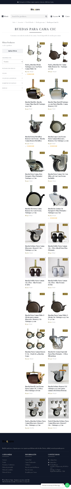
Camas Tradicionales (30, 462)
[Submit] (46, 16)
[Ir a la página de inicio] (35, 9)
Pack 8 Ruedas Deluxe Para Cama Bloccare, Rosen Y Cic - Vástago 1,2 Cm (58, 423)
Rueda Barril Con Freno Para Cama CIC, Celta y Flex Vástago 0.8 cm (34, 388)
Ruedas (4, 88)
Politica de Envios (6, 472)
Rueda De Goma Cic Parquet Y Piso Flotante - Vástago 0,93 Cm (57, 210)
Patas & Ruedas (29, 22)
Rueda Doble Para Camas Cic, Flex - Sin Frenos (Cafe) (34, 282)
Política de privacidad (7, 467)
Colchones (27, 465)
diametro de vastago (9, 83)
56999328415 (53, 462)
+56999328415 (53, 460)
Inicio (14, 22)
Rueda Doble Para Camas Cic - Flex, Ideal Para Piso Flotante (57, 248)
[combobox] (29, 16)
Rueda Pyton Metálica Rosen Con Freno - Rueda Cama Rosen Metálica (35, 138)
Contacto (4, 460)
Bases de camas (29, 470)
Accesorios (20, 22)
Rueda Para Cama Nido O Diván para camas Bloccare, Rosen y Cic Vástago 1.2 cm (34, 318)
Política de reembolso (7, 470)
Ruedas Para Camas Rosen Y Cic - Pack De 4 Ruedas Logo (35, 354)
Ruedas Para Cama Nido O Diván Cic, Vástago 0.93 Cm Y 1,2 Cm (58, 317)
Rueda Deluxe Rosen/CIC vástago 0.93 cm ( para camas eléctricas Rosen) (57, 388)
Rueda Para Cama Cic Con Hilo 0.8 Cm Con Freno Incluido (58, 176)
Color (4, 73)
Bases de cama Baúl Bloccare (32, 467)
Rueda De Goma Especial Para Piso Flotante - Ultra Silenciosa (58, 354)
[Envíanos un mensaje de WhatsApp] (67, 485)
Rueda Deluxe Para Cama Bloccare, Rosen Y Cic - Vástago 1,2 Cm (34, 248)
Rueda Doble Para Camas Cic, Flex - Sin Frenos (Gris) (57, 282)
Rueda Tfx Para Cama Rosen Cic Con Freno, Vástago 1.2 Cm (33, 210)
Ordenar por (6, 58)
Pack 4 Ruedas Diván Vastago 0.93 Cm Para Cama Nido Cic (33, 67)
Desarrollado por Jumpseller (23, 481)
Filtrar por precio (8, 68)
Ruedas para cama (40, 22)
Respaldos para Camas (31, 472)
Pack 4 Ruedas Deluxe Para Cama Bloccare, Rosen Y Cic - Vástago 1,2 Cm (35, 423)
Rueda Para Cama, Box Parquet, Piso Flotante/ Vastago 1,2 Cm (34, 176)
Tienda (4, 462)
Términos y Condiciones (8, 465)
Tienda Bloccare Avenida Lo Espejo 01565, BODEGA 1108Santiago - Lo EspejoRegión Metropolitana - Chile (59, 468)
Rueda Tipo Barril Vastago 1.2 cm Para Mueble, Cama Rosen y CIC (58, 104)
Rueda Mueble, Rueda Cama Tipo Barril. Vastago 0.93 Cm (35, 104)
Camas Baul (28, 460)
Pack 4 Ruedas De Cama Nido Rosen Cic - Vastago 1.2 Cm (57, 67)
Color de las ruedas (9, 78)
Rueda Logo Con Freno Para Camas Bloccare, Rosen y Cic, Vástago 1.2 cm (58, 138)
